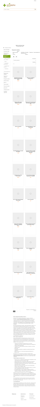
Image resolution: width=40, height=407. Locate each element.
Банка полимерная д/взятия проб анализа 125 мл (30, 224)
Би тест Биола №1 (31, 199)
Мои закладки (32, 397)
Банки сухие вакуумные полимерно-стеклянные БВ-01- (18, 224)
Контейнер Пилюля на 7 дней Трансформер (30, 127)
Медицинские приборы (6, 56)
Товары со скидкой (23, 399)
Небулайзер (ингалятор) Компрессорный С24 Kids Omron (18, 78)
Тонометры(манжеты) (36, 52)
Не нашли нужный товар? (20, 46)
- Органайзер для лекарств (6, 66)
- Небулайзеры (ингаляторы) (6, 64)
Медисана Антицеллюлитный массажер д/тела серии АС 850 (31, 103)
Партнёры (22, 398)
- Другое (5, 61)
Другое (18, 51)
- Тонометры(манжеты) (7, 71)
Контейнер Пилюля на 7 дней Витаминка (18, 151)
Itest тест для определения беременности (18, 297)
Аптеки (35, 0)
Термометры (31, 52)
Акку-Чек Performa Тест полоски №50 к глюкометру (30, 273)
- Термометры (6, 68)
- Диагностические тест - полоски (7, 59)
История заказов (32, 395)
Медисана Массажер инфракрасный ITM (18, 102)
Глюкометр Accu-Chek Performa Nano (18, 175)
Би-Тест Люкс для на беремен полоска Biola (18, 200)
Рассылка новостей (32, 398)
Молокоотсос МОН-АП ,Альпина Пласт (30, 78)
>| (14, 312)
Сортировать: (34, 58)
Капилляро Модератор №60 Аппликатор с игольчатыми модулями (30, 151)
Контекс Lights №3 (18, 126)
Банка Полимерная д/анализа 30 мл (18, 248)
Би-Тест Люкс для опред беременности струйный (31, 175)
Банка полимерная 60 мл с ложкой (30, 248)
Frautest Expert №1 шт (30, 296)
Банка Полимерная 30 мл (18, 272)
